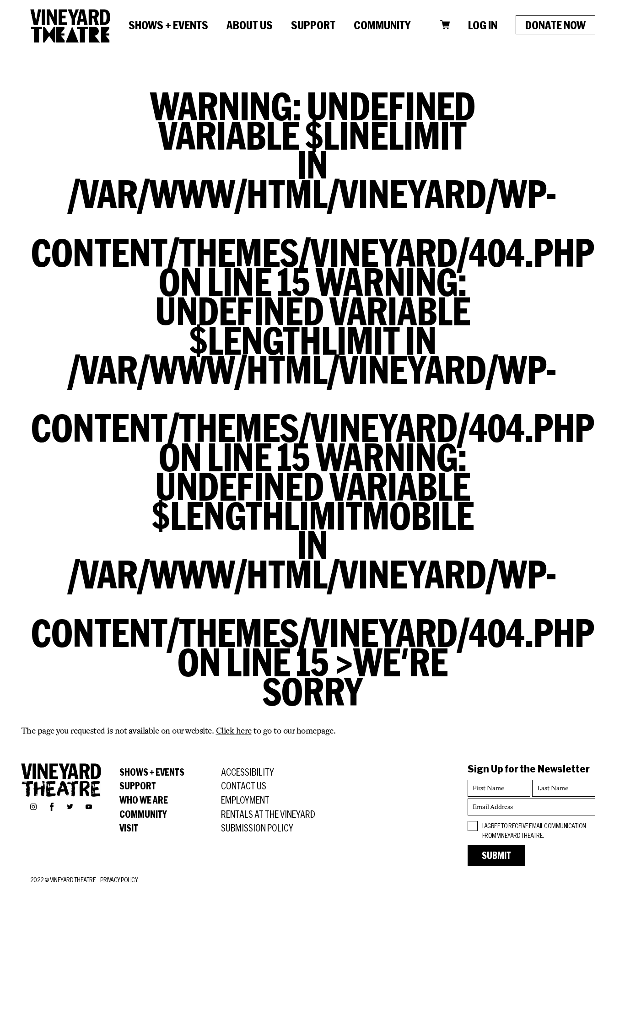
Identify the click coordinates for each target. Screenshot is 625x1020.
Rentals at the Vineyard (268, 814)
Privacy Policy (119, 880)
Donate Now (555, 25)
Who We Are (143, 799)
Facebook (51, 805)
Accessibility (247, 771)
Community (382, 25)
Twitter (70, 806)
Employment (245, 799)
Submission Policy (257, 827)
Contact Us (243, 785)
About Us (249, 25)
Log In (482, 25)
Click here (234, 730)
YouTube (89, 806)
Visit (128, 827)
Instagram (33, 806)
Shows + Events (168, 25)
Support (313, 25)
